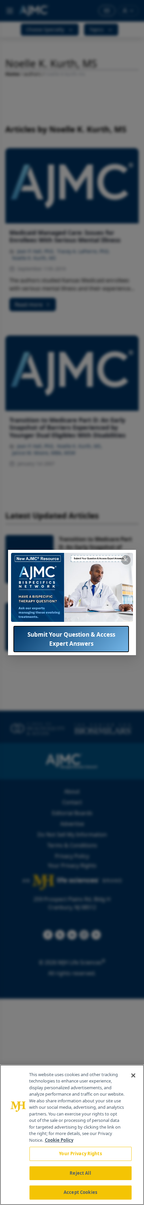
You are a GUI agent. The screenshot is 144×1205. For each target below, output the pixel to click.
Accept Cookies (80, 1192)
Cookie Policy (59, 1140)
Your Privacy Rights (80, 1153)
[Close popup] (126, 560)
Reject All (80, 1173)
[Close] (133, 1075)
